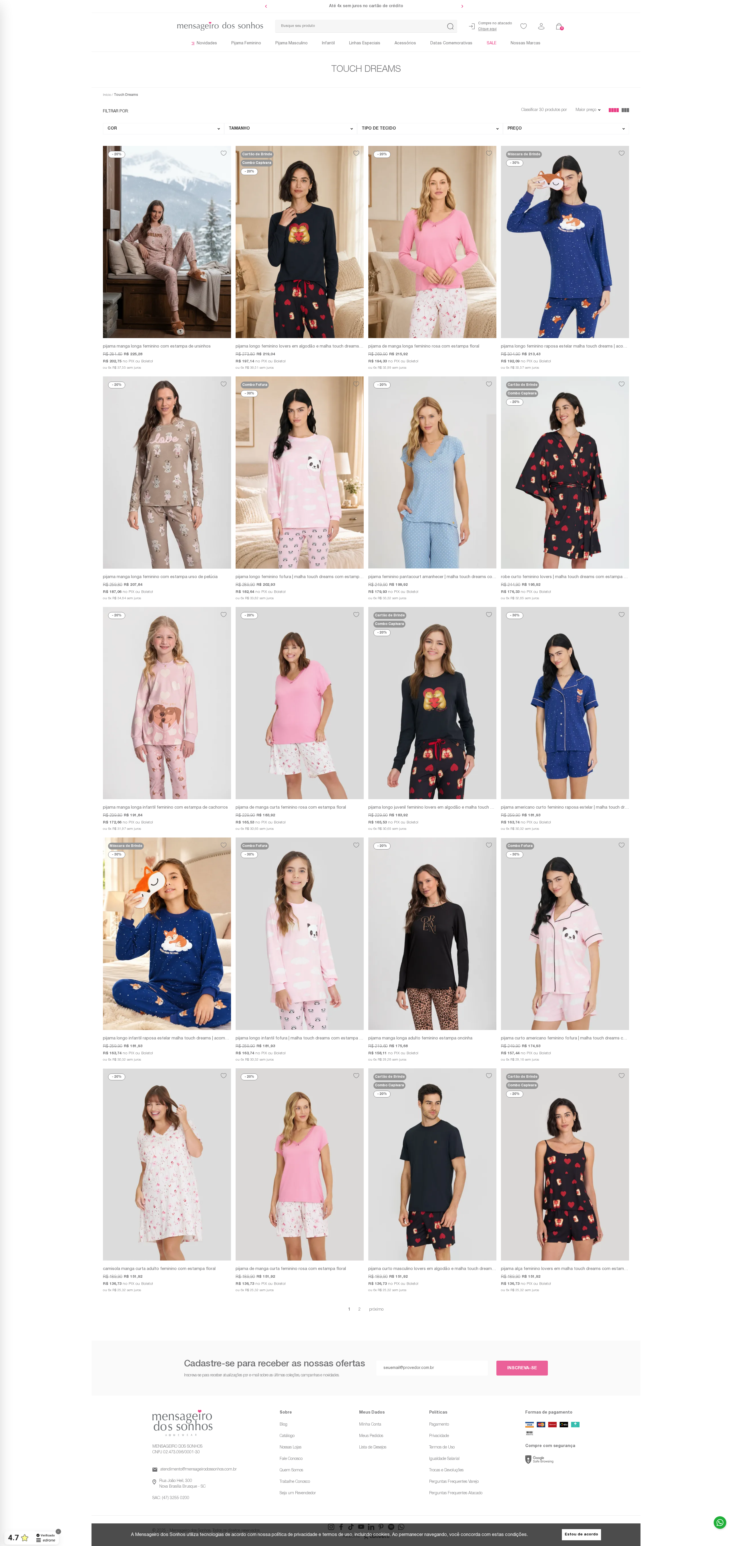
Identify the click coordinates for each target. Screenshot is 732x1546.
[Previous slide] (267, 6)
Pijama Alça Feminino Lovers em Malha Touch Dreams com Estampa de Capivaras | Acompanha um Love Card (565, 1269)
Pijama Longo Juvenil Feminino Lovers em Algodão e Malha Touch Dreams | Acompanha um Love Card (432, 807)
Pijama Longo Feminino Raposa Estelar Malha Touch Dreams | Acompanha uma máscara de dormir (565, 346)
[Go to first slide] (461, 6)
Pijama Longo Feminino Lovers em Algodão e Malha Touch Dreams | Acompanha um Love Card (300, 346)
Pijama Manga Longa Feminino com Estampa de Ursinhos (157, 346)
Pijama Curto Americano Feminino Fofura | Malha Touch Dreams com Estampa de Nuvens (565, 1038)
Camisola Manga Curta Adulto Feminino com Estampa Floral (159, 1269)
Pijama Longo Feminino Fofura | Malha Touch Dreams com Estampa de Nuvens (300, 577)
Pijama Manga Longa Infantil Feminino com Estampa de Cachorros (165, 807)
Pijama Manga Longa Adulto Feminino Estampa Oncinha (420, 1038)
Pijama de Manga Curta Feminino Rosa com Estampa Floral (291, 807)
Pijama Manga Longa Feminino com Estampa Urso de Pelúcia (160, 577)
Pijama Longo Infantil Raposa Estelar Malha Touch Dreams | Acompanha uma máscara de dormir (167, 1038)
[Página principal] (183, 26)
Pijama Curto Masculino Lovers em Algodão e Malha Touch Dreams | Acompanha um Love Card (432, 1269)
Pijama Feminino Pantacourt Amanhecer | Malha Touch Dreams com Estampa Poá (432, 577)
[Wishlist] (524, 26)
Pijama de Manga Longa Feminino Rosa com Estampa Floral (423, 346)
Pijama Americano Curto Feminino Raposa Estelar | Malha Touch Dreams (565, 807)
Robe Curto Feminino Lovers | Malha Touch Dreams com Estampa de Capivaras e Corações (565, 577)
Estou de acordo (581, 1534)
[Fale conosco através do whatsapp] (720, 1523)
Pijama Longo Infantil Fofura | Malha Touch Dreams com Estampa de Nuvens (300, 1038)
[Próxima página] (376, 1310)
